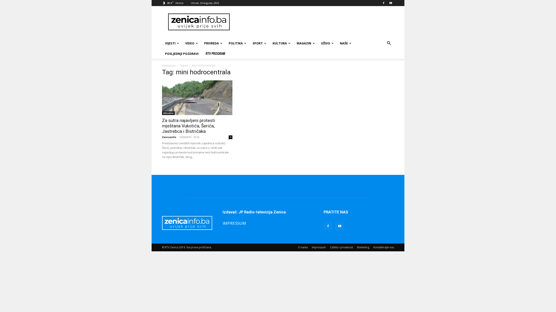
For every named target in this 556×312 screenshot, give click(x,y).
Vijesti (170, 43)
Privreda (211, 43)
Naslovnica (168, 65)
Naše (344, 43)
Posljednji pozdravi (182, 54)
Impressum (319, 247)
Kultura (280, 43)
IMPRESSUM (234, 223)
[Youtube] (390, 3)
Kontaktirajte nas (383, 247)
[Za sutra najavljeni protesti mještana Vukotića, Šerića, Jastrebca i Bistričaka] (197, 97)
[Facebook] (383, 3)
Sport (258, 43)
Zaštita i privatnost (341, 247)
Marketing (363, 247)
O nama (303, 247)
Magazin (304, 43)
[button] (389, 44)
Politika (236, 43)
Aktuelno (168, 113)
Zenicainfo (169, 137)
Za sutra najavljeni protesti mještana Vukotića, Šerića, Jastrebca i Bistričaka (188, 126)
